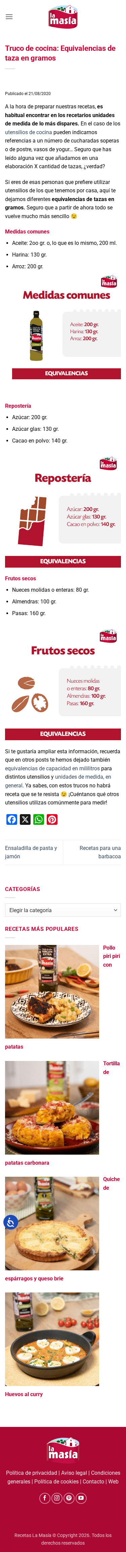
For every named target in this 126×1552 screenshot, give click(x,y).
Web (113, 1481)
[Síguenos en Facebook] (44, 1498)
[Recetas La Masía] (63, 16)
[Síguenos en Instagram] (56, 1498)
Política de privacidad (31, 1473)
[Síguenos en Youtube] (81, 1498)
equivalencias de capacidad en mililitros (52, 768)
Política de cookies (56, 1481)
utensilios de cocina (28, 132)
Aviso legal (74, 1473)
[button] (9, 16)
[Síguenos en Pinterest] (69, 1498)
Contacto (93, 1481)
